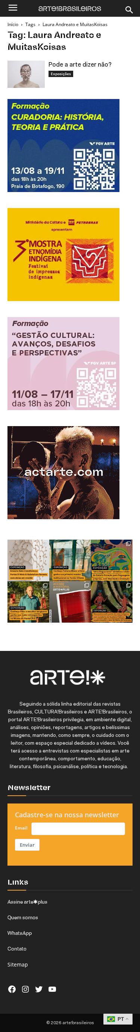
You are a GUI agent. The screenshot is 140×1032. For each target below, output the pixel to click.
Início (12, 24)
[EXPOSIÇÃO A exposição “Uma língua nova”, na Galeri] (112, 560)
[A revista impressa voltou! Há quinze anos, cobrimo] (70, 602)
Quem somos (22, 917)
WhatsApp (19, 933)
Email (21, 828)
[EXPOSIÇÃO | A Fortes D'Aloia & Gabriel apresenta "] (28, 560)
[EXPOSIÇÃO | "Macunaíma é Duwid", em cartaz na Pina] (112, 602)
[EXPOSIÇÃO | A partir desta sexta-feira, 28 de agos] (70, 560)
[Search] (129, 10)
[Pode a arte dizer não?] (26, 74)
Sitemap (17, 964)
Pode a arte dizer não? (80, 65)
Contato (17, 948)
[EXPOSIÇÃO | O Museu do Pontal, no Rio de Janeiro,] (28, 602)
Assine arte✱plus (27, 901)
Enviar (27, 844)
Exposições (61, 73)
